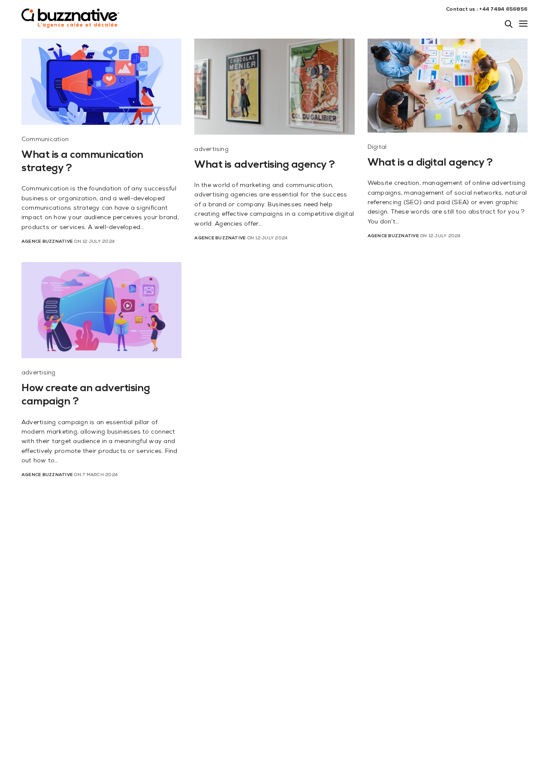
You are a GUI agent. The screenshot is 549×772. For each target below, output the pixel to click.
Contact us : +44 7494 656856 (487, 9)
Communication (45, 140)
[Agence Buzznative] (70, 23)
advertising (211, 150)
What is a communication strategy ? (82, 162)
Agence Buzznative (47, 242)
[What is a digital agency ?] (448, 86)
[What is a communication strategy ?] (101, 82)
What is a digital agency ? (430, 163)
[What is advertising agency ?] (274, 87)
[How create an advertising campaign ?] (101, 310)
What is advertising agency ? (264, 165)
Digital (377, 148)
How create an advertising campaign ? (85, 395)
